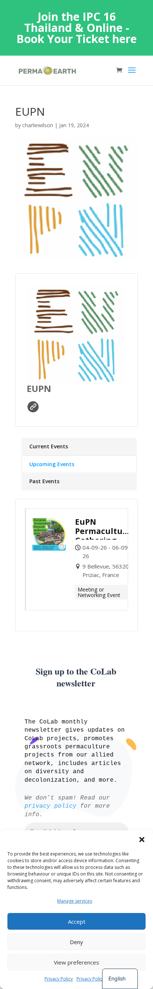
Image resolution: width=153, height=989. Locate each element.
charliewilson (37, 125)
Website (33, 406)
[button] (142, 839)
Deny (76, 942)
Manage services (74, 901)
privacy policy (50, 806)
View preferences (76, 962)
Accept (76, 921)
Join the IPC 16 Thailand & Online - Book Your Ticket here (76, 27)
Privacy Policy (59, 979)
